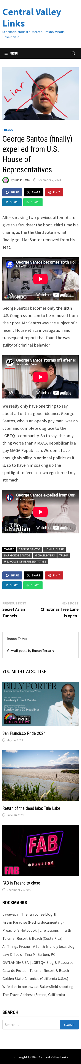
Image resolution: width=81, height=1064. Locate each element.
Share (14, 192)
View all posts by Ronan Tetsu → (31, 650)
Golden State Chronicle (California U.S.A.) (35, 978)
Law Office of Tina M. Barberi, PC (28, 954)
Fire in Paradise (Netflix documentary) (33, 922)
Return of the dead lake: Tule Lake (31, 808)
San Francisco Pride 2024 (24, 733)
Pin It (56, 192)
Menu (13, 53)
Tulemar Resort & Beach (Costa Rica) (32, 938)
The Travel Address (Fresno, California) (33, 994)
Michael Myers (45, 555)
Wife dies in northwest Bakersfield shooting (37, 986)
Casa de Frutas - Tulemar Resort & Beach (35, 970)
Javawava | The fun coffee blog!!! (29, 914)
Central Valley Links (31, 17)
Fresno (7, 130)
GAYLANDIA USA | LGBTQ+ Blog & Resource (37, 962)
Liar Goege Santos (17, 555)
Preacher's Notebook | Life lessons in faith (36, 930)
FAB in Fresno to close (21, 883)
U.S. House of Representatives (25, 561)
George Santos (30, 549)
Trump (63, 555)
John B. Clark (54, 549)
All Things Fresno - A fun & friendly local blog (38, 946)
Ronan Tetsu (22, 180)
